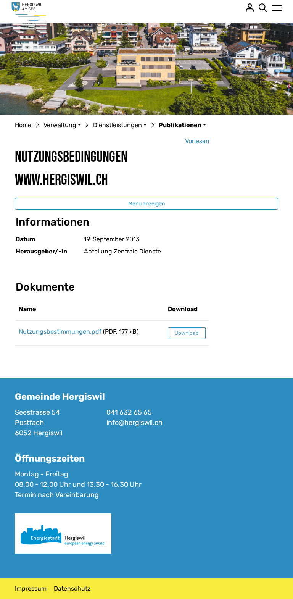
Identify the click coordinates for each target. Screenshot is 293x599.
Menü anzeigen (146, 203)
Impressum (31, 588)
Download (183, 309)
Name (27, 309)
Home (23, 125)
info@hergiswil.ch (134, 422)
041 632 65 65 (129, 412)
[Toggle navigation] (274, 8)
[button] (62, 126)
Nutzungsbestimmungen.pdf (60, 331)
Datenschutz (72, 588)
